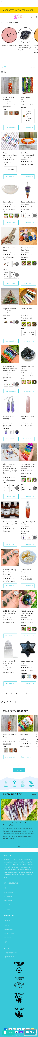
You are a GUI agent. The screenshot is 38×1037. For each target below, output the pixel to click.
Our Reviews (7, 949)
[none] (6, 113)
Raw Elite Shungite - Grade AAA (28, 367)
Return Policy (8, 907)
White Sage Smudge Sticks (10, 249)
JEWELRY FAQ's (8, 912)
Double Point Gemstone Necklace (10, 154)
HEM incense (25, 97)
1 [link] (6, 693)
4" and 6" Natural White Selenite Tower (9, 663)
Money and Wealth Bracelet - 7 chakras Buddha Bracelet (10, 368)
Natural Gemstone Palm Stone (27, 249)
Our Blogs (7, 936)
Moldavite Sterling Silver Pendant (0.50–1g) (9, 572)
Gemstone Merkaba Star (27, 662)
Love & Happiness (7, 45)
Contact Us (7, 916)
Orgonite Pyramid (9, 309)
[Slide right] (23, 60)
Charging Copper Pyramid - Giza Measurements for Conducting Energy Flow (10, 468)
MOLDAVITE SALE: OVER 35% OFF (18, 10)
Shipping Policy (8, 903)
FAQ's (5, 899)
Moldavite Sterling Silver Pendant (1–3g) (9, 613)
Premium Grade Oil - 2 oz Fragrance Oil (10, 523)
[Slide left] (15, 60)
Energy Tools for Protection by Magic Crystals (24, 47)
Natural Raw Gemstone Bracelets (23, 737)
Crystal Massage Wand (26, 310)
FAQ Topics (7, 953)
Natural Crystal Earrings (8, 417)
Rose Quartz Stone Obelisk (27, 417)
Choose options (11, 127)
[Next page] (31, 693)
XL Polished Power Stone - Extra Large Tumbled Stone (27, 613)
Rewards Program (9, 940)
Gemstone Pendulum (28, 202)
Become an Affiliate (9, 945)
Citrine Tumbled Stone (26, 571)
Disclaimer (7, 920)
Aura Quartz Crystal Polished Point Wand (28, 465)
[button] (2, 17)
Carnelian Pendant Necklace (9, 98)
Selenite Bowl (8, 202)
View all (19, 781)
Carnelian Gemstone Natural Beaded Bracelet (27, 155)
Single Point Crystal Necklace (28, 523)
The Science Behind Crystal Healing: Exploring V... (15, 835)
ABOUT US (7, 932)
